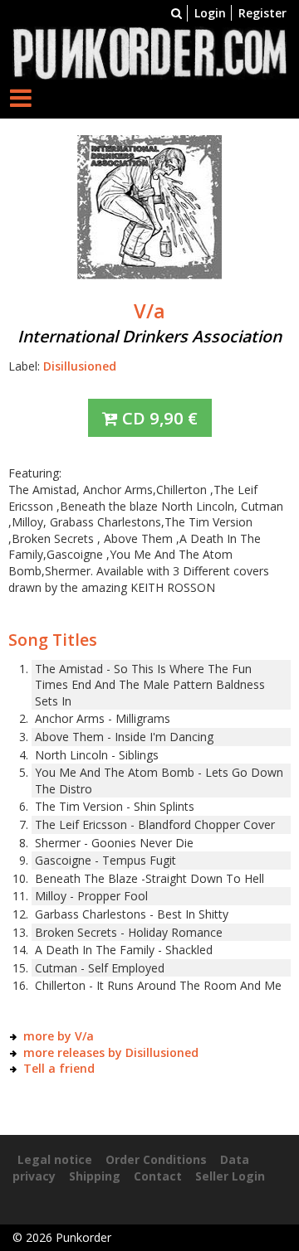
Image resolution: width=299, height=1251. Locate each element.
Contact (158, 1176)
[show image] (149, 206)
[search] (176, 13)
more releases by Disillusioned (111, 1052)
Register (262, 13)
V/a (149, 311)
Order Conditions (156, 1159)
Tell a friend (59, 1068)
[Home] (149, 52)
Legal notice (54, 1159)
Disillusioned (79, 366)
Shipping (94, 1176)
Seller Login (230, 1176)
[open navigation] (21, 97)
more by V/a (58, 1036)
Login (210, 13)
